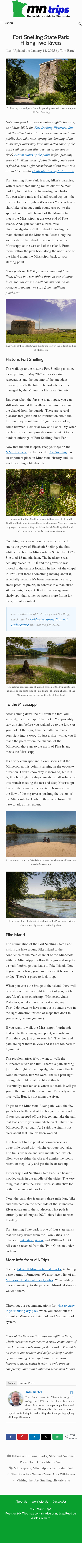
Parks (43, 1456)
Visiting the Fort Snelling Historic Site (43, 1480)
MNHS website (16, 452)
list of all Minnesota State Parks (39, 1269)
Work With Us (40, 1501)
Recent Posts (27, 1383)
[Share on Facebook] (11, 1437)
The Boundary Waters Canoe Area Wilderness (43, 1474)
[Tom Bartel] (15, 1405)
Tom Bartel (33, 1391)
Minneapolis (22, 1468)
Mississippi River (45, 1468)
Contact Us (60, 1501)
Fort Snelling (58, 452)
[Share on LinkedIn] (34, 1437)
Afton (39, 1240)
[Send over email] (57, 1437)
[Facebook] (71, 1392)
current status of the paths (32, 154)
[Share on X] (46, 1437)
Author (11, 1383)
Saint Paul (66, 1468)
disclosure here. (41, 1518)
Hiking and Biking (25, 1456)
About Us (21, 1501)
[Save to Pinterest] (22, 1437)
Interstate (26, 1240)
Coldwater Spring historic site (53, 171)
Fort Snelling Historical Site (53, 127)
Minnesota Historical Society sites (29, 1280)
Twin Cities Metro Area (45, 1462)
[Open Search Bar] (80, 24)
